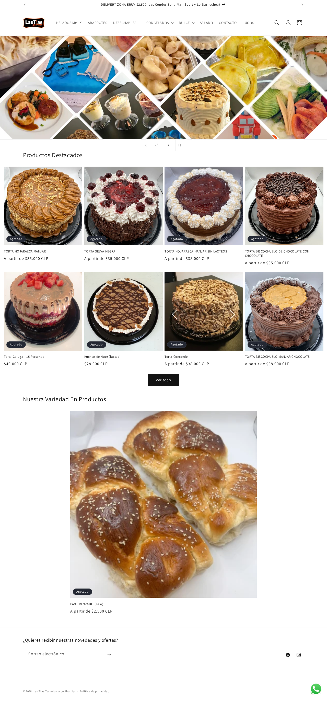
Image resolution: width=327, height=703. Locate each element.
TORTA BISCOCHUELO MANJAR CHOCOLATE (277, 357)
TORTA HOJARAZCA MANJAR (25, 251)
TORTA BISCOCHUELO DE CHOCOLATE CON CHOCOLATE (277, 253)
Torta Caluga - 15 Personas (24, 357)
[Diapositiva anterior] (145, 145)
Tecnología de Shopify (60, 691)
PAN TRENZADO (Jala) (86, 604)
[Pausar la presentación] (181, 145)
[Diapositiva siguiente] (168, 145)
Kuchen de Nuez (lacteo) (102, 357)
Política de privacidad (94, 691)
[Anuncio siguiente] (302, 5)
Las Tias (39, 691)
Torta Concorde (176, 357)
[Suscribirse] (109, 654)
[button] (126, 22)
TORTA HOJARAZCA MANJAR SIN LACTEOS (196, 251)
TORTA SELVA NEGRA (99, 251)
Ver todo (163, 379)
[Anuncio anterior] (24, 5)
